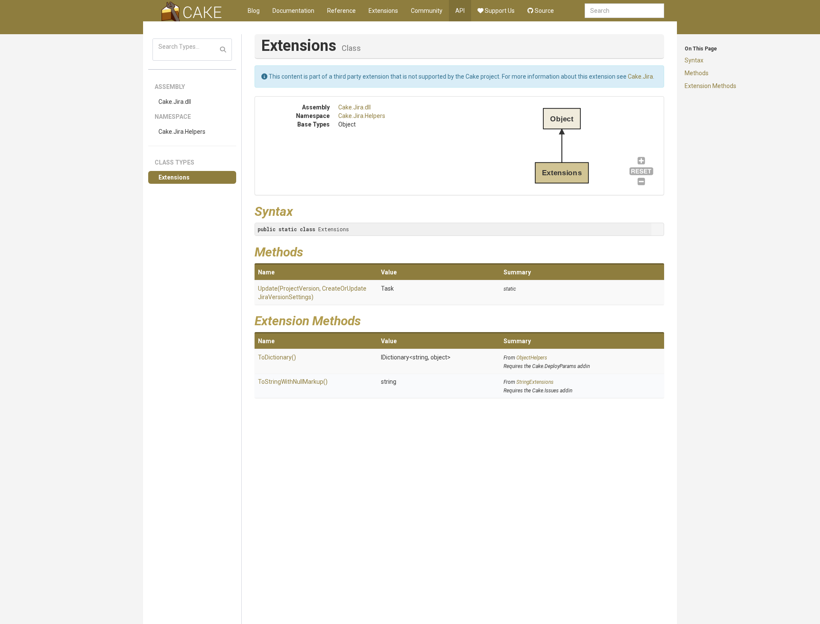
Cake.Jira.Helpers (181, 131)
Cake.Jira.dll (174, 101)
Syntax (694, 60)
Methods (697, 73)
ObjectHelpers (531, 358)
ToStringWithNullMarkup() (293, 381)
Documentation (293, 10)
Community (426, 10)
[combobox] (624, 10)
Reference (341, 10)
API (460, 10)
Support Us (499, 10)
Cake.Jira (640, 76)
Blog (254, 10)
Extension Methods (710, 85)
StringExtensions (535, 382)
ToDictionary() (277, 357)
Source (543, 10)
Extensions (383, 10)
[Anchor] (299, 210)
